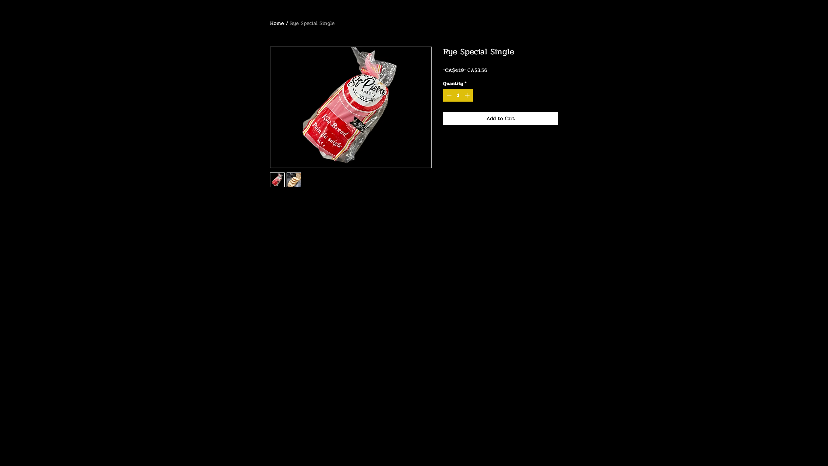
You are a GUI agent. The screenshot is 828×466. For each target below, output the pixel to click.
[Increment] (467, 95)
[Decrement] (448, 95)
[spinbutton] (458, 95)
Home (277, 23)
